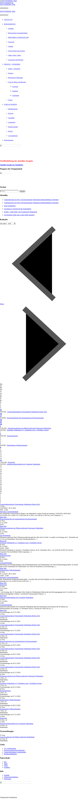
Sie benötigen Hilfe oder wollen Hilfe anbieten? (19, 215)
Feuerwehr (11, 42)
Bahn (6, 764)
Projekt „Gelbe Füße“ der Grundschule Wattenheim (20, 212)
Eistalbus (7, 767)
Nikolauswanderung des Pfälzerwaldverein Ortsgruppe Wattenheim (29, 428)
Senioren (10, 73)
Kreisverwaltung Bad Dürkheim (14, 750)
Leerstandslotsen (13, 136)
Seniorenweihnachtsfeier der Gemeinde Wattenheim (23, 464)
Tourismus (15, 86)
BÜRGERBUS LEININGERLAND (18, 37)
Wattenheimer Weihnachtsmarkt (17, 445)
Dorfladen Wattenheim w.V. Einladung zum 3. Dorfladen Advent (28, 430)
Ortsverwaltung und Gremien (16, 51)
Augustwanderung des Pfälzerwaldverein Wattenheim (17, 737)
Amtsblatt (11, 28)
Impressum (7, 779)
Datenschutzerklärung (11, 777)
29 (1, 422)
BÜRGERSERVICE (10, 24)
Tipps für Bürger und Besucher (17, 82)
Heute (2, 304)
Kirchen (10, 131)
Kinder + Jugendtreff (14, 69)
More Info (3, 517)
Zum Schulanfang (10, 206)
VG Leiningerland (10, 748)
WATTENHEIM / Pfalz (7, 4)
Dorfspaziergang (12, 436)
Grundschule (11, 122)
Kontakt (6, 775)
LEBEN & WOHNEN (10, 104)
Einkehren (15, 91)
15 (1, 460)
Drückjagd (11, 462)
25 (1, 410)
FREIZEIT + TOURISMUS (12, 64)
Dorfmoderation (8, 140)
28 (1, 420)
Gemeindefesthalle (6, 563)
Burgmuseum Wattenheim (15, 77)
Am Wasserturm (5, 535)
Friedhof (10, 46)
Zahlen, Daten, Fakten (14, 55)
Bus (5, 762)
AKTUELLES (8, 19)
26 (1, 414)
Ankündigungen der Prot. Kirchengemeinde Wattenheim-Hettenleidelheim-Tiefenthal (31, 200)
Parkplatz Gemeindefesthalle (9, 512)
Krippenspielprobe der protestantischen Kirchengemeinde (25, 418)
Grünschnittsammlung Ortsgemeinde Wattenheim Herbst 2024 (27, 412)
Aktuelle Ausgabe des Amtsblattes (11, 165)
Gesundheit (11, 118)
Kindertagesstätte (13, 127)
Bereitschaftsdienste (10, 754)
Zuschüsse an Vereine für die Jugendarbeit (17, 209)
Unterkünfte (15, 95)
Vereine (10, 100)
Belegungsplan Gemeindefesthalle (17, 33)
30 (1, 424)
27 (1, 416)
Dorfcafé (10, 113)
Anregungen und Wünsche (15, 60)
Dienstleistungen (13, 109)
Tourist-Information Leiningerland (15, 752)
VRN (6, 765)
